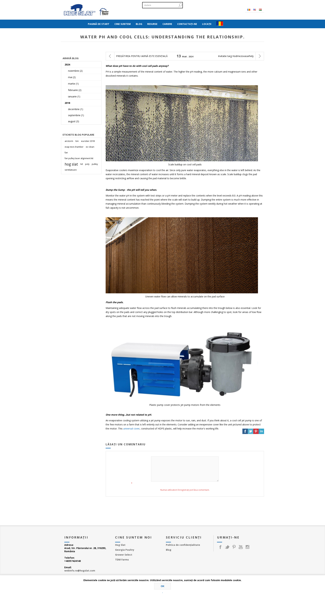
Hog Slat (120, 544)
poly (87, 164)
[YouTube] (240, 546)
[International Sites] (220, 23)
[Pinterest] (234, 546)
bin (77, 141)
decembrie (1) (75, 109)
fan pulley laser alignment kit (79, 158)
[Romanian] (249, 9)
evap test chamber (74, 146)
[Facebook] (220, 546)
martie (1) (73, 83)
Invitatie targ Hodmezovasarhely (236, 56)
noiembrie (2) (75, 70)
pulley (95, 164)
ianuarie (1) (74, 96)
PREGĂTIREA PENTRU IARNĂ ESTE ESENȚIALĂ (142, 56)
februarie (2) (74, 90)
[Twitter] (227, 546)
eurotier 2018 (88, 141)
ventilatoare (71, 169)
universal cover (131, 428)
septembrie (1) (76, 115)
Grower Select (123, 554)
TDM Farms (122, 559)
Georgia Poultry (124, 549)
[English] (254, 9)
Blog (168, 549)
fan (66, 152)
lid (81, 164)
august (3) (73, 121)
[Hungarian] (260, 9)
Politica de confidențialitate (183, 544)
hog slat (71, 164)
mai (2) (72, 77)
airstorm (69, 141)
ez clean (90, 146)
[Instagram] (247, 546)
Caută (180, 5)
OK (162, 586)
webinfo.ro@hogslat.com (79, 570)
